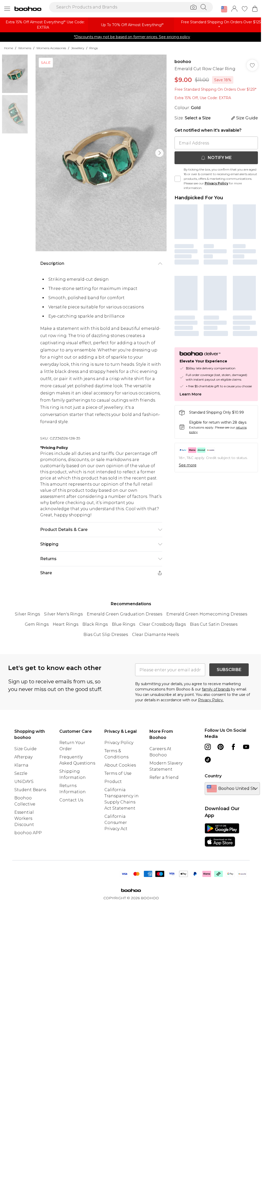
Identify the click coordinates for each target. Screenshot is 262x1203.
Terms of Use (118, 773)
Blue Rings (123, 624)
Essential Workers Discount (24, 818)
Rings (93, 48)
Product (113, 781)
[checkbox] (177, 179)
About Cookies (120, 765)
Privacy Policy (216, 183)
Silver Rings (27, 614)
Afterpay (23, 757)
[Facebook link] (233, 747)
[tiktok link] (208, 760)
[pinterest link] (220, 747)
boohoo (182, 61)
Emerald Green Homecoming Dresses (206, 614)
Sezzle (20, 773)
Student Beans (30, 789)
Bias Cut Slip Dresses (105, 634)
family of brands (216, 689)
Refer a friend (164, 777)
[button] (224, 9)
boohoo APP (28, 832)
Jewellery (77, 48)
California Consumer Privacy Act (115, 822)
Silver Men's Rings (63, 614)
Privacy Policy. (211, 700)
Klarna (21, 765)
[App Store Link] (222, 835)
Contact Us (71, 800)
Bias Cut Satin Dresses (213, 624)
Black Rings (95, 624)
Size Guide (25, 748)
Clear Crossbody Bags (162, 624)
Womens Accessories (51, 48)
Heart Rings (65, 624)
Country (213, 775)
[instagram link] (208, 747)
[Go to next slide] (159, 153)
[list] (101, 153)
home (8, 48)
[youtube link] (246, 747)
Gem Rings (37, 624)
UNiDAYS (24, 781)
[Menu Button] (7, 9)
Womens (24, 48)
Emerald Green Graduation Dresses (124, 614)
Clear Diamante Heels (155, 634)
